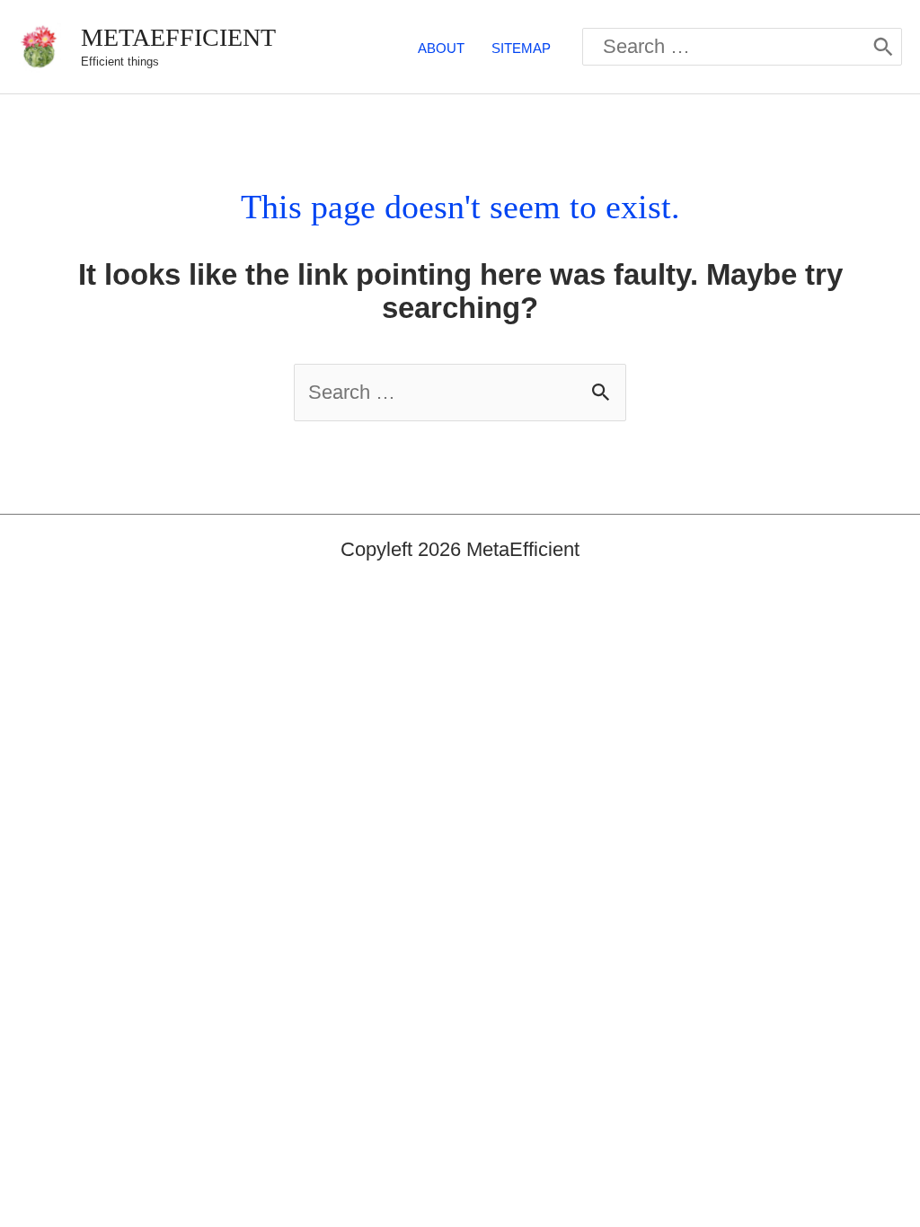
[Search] (883, 47)
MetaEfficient (178, 37)
